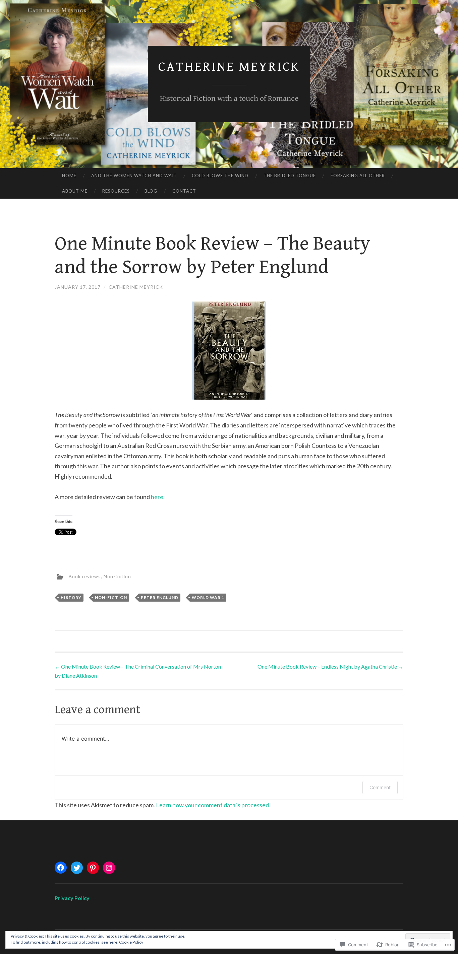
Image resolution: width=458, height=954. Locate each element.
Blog (151, 191)
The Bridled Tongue (290, 175)
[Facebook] (61, 868)
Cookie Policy (131, 942)
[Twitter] (77, 868)
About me (75, 191)
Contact (184, 191)
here (157, 496)
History (71, 597)
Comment (380, 787)
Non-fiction (117, 576)
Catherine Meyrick (229, 66)
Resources (116, 191)
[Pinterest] (93, 868)
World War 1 (208, 597)
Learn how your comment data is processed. (213, 805)
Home (69, 175)
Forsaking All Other (358, 175)
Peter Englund (159, 597)
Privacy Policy (72, 898)
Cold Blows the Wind (220, 175)
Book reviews (85, 576)
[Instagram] (109, 868)
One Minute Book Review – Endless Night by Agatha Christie (330, 666)
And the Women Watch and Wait (134, 175)
